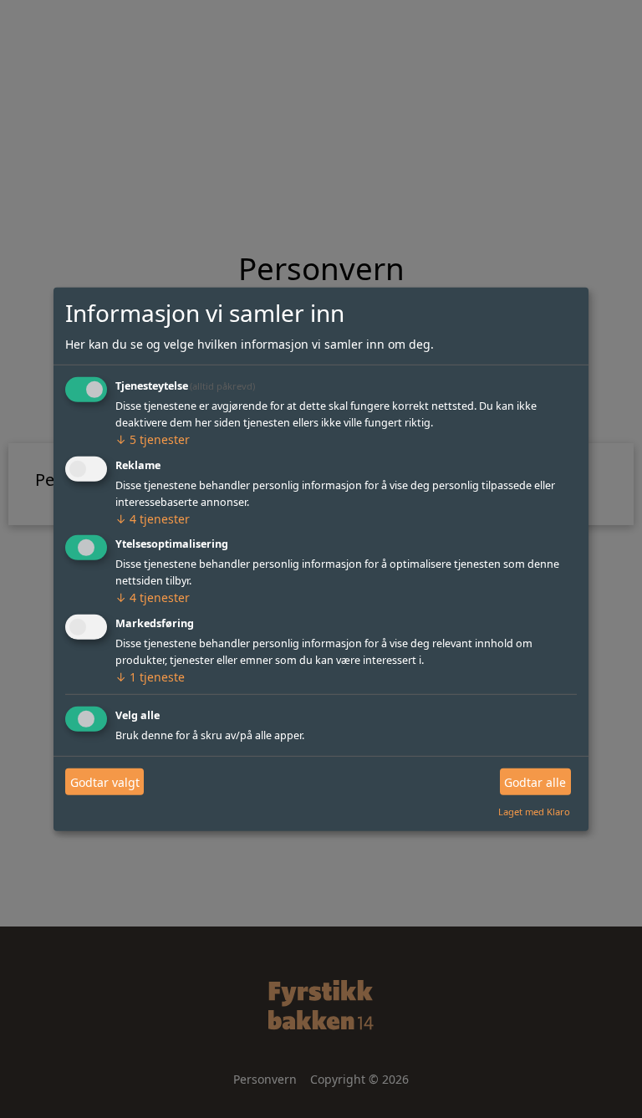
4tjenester (152, 518)
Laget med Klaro (534, 811)
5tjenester (152, 439)
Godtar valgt (105, 781)
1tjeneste (150, 677)
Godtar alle (535, 781)
